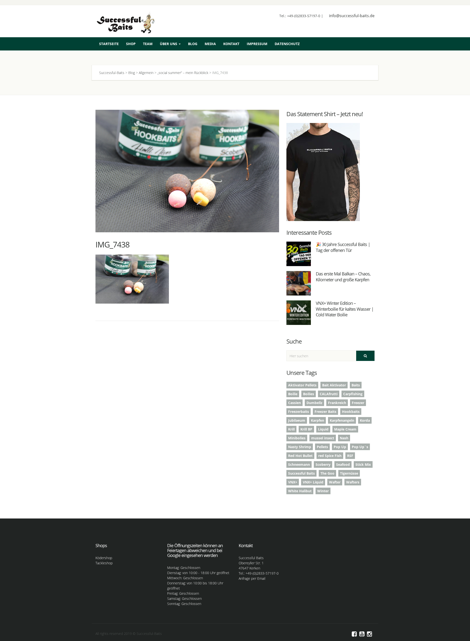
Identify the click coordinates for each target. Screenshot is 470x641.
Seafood (343, 464)
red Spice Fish (329, 455)
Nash (344, 438)
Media (210, 43)
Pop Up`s (360, 446)
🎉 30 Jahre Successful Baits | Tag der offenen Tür (343, 247)
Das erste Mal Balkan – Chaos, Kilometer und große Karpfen (343, 276)
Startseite (109, 43)
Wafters (352, 482)
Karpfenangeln (342, 420)
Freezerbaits (298, 411)
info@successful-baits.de (352, 15)
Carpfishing (353, 394)
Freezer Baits (325, 411)
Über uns (169, 43)
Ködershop (103, 557)
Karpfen (317, 420)
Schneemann (299, 464)
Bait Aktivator (334, 385)
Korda (365, 420)
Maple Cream (345, 429)
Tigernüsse (349, 473)
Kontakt (231, 43)
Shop (131, 43)
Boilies (308, 394)
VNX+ (292, 482)
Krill (291, 429)
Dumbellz (314, 402)
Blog (192, 43)
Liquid (323, 429)
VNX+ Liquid (313, 482)
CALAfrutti (329, 394)
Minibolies (297, 438)
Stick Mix (363, 464)
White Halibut (300, 491)
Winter (323, 491)
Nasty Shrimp (299, 446)
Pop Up (340, 446)
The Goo (327, 473)
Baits (356, 385)
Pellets (322, 446)
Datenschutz (287, 43)
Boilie (292, 394)
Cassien (294, 402)
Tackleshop (104, 563)
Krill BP (306, 429)
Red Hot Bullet (300, 455)
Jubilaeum (296, 420)
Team (148, 43)
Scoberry (323, 464)
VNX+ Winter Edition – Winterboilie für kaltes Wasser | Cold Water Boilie (345, 309)
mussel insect (322, 438)
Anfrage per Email (252, 578)
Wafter (335, 482)
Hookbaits (351, 411)
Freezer (358, 402)
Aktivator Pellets (302, 385)
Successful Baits (301, 473)
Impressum (257, 43)
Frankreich (337, 402)
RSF (350, 455)
